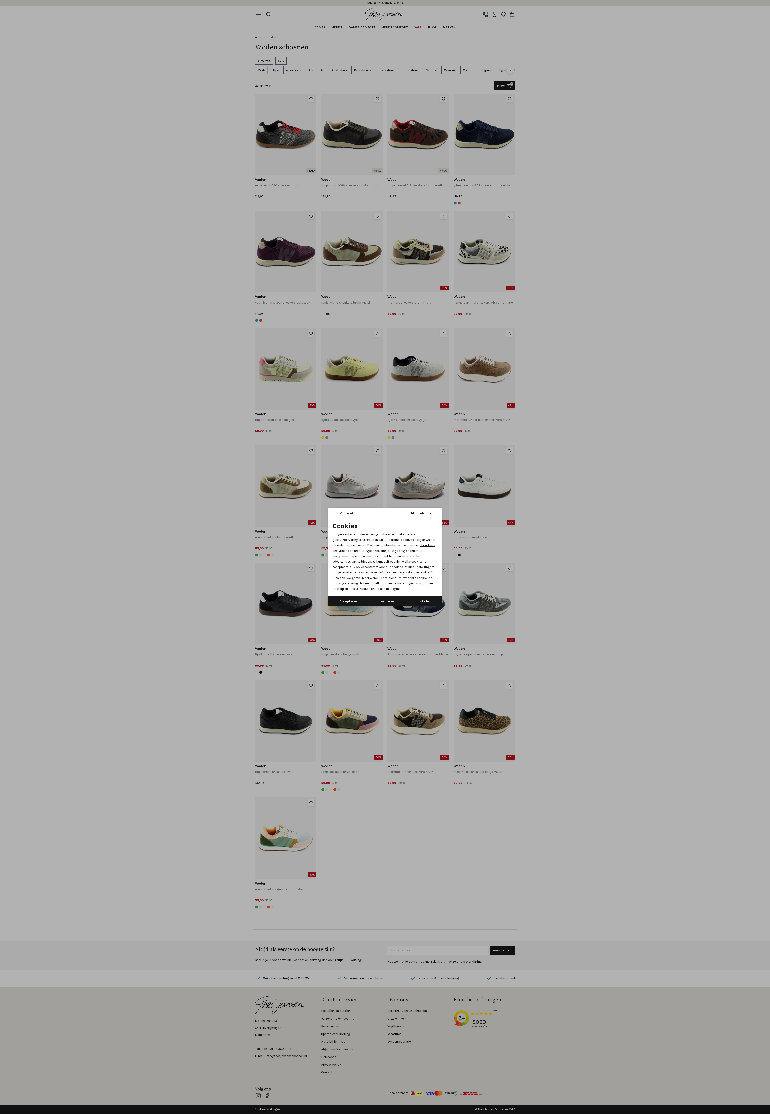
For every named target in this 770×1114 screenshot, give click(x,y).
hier (391, 578)
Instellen (424, 601)
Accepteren (348, 601)
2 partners (427, 545)
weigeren (387, 601)
